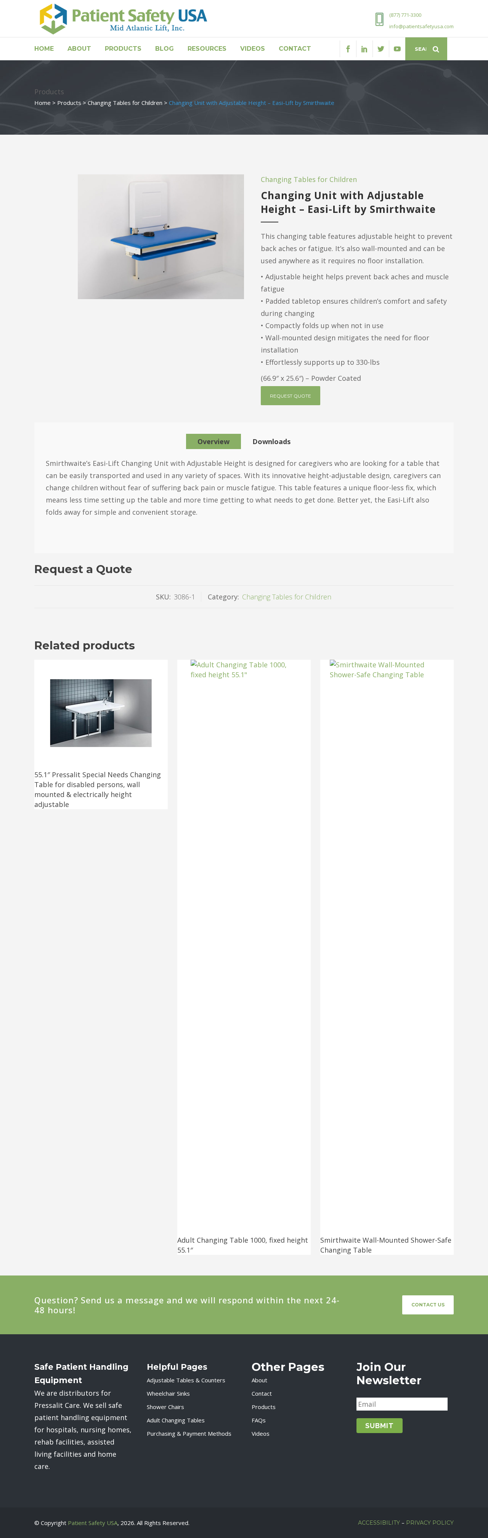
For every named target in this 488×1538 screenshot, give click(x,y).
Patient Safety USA (92, 1523)
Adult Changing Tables (176, 1420)
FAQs (259, 1420)
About (259, 1380)
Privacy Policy (430, 1522)
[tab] (213, 441)
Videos (261, 1433)
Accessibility (379, 1522)
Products (69, 102)
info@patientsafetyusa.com (421, 26)
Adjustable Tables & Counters (186, 1380)
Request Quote (290, 396)
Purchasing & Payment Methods (189, 1433)
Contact (262, 1393)
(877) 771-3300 (405, 14)
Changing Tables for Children (125, 102)
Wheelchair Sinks (168, 1393)
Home (42, 102)
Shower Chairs (165, 1407)
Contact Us (428, 1305)
